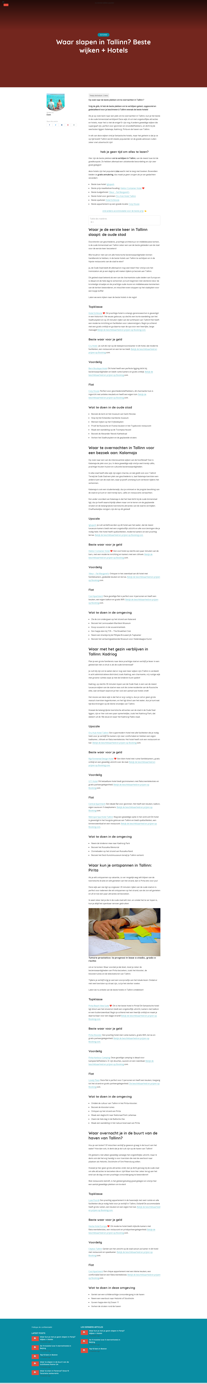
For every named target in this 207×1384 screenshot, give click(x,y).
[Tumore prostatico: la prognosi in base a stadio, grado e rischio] (124, 932)
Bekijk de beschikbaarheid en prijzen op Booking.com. (121, 330)
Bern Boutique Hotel (98, 368)
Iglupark (110, 184)
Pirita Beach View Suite (99, 1005)
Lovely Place (94, 1080)
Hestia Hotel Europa (98, 1226)
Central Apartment (97, 804)
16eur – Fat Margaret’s (119, 192)
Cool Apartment (96, 596)
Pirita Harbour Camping (99, 1057)
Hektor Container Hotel (131, 188)
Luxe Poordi (94, 1200)
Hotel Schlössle (112, 200)
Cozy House (134, 204)
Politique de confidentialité (42, 1327)
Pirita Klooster (95, 1035)
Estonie (103, 35)
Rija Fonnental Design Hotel (101, 758)
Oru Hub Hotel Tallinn (126, 196)
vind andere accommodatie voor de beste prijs (123, 211)
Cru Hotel (93, 345)
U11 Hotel (93, 781)
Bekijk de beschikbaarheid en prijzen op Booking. (114, 742)
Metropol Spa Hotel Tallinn (101, 817)
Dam (49, 115)
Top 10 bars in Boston (49, 1355)
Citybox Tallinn (95, 1248)
